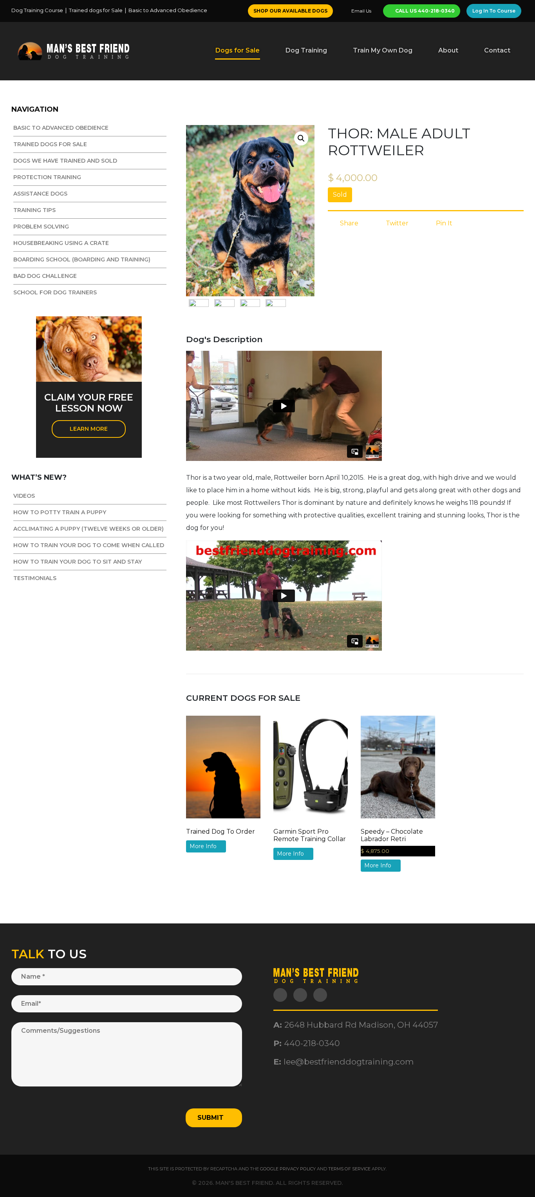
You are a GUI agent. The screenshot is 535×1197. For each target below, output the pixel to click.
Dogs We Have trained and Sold (65, 160)
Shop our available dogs (290, 11)
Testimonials (34, 578)
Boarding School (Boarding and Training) (81, 259)
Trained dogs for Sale (96, 10)
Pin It (443, 223)
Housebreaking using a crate (61, 243)
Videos (24, 495)
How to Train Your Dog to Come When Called (88, 545)
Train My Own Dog (382, 50)
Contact (497, 50)
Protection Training (47, 177)
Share (348, 223)
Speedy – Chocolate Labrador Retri (392, 835)
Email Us (360, 11)
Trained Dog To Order (220, 831)
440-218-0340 (312, 1043)
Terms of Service (349, 1169)
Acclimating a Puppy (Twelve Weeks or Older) (88, 528)
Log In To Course (493, 11)
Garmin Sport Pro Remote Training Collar (309, 835)
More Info (204, 846)
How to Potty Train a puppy (59, 512)
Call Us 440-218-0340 (424, 11)
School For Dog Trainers (55, 292)
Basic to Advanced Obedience (167, 10)
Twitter (396, 223)
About (448, 50)
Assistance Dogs (40, 193)
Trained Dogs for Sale (50, 144)
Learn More (89, 428)
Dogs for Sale (237, 50)
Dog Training (306, 50)
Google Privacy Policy (288, 1169)
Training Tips (34, 210)
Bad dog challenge (45, 275)
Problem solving (41, 226)
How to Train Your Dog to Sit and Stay (77, 561)
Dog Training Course (37, 10)
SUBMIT (211, 1117)
